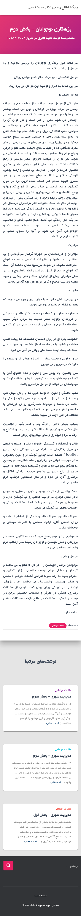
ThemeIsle (28, 905)
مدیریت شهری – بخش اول (52, 815)
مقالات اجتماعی (58, 626)
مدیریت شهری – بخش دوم (52, 756)
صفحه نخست (40, 896)
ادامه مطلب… (51, 723)
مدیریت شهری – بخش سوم (51, 697)
